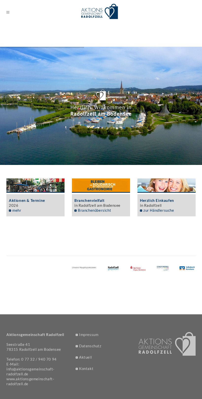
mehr (16, 210)
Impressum (88, 334)
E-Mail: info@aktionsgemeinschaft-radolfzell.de (30, 369)
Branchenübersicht (94, 210)
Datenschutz (90, 346)
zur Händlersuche (158, 210)
